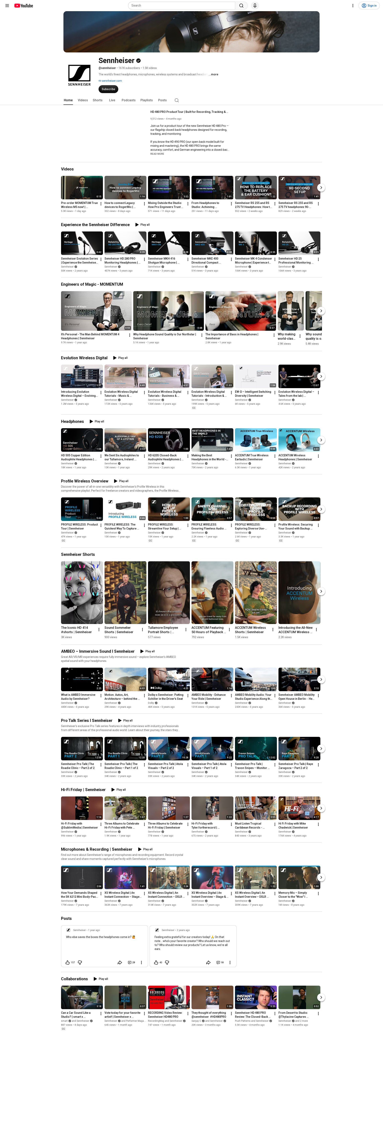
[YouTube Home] (23, 5)
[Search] (241, 6)
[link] (104, 947)
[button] (157, 154)
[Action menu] (141, 963)
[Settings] (352, 5)
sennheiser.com (111, 80)
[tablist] (191, 100)
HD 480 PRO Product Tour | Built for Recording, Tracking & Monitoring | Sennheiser (190, 111)
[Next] (321, 188)
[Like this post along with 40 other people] (156, 962)
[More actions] (101, 204)
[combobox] (182, 5)
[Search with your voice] (255, 6)
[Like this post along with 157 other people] (67, 962)
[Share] (120, 963)
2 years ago (183, 930)
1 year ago (94, 930)
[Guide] (7, 5)
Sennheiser (67, 266)
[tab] (68, 100)
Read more (157, 154)
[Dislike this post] (80, 962)
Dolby (151, 703)
